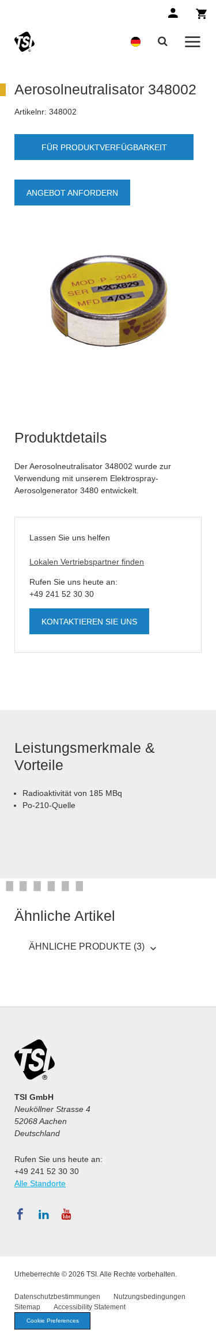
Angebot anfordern (72, 192)
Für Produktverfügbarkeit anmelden (104, 151)
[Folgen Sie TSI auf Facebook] (20, 1214)
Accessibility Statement (90, 1307)
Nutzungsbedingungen (149, 1297)
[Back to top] (201, 1326)
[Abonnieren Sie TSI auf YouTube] (66, 1214)
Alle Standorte (40, 1183)
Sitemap (27, 1307)
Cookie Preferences (52, 1320)
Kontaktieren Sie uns (89, 621)
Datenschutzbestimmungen (57, 1297)
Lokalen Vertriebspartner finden (86, 561)
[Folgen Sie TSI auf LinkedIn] (44, 1214)
